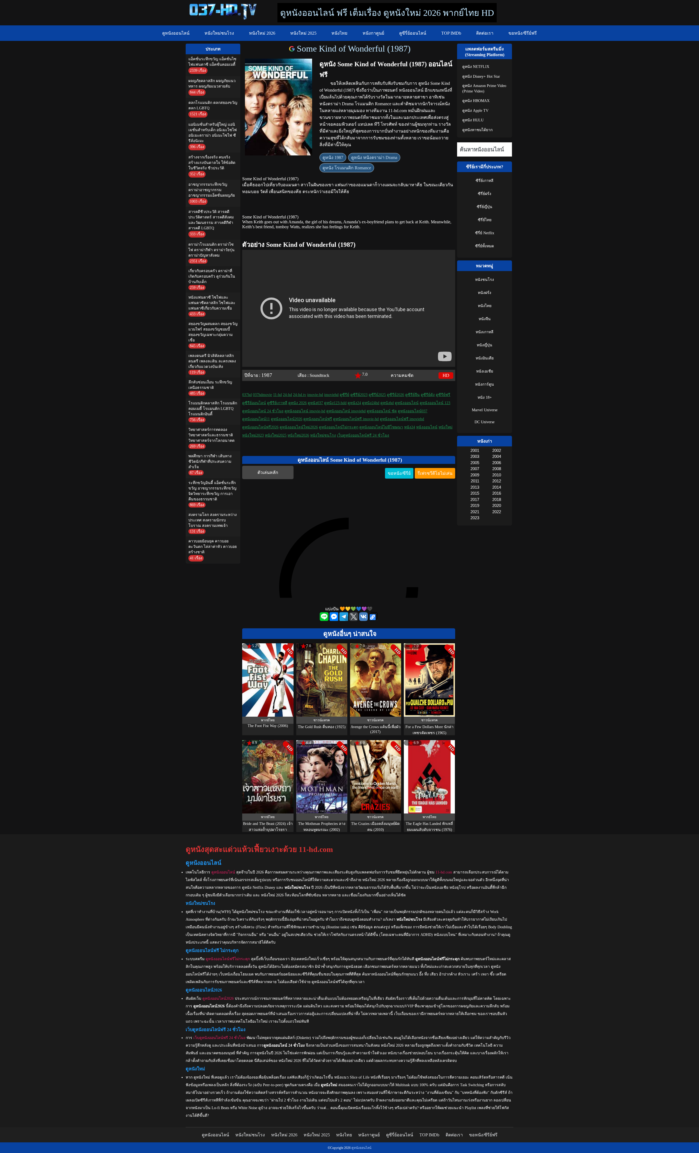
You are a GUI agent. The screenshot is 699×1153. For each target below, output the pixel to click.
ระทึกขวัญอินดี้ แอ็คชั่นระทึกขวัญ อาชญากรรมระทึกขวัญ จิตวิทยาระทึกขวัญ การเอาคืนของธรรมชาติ (212, 491)
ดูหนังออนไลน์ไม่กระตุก (338, 427)
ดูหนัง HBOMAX (476, 101)
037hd (247, 395)
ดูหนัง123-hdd (335, 403)
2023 (474, 517)
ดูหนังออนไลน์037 (412, 411)
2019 (474, 505)
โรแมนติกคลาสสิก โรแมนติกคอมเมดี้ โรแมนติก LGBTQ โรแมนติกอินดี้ (212, 408)
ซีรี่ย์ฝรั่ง (484, 194)
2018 (496, 499)
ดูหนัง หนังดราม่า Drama (374, 157)
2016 (496, 493)
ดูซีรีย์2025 (377, 395)
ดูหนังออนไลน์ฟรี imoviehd (402, 419)
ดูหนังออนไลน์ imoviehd (346, 411)
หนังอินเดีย (485, 358)
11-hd (277, 395)
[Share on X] (354, 619)
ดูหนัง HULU (473, 120)
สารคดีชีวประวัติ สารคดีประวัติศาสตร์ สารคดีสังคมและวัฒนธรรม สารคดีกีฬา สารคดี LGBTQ (211, 220)
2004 (496, 456)
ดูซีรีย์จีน (412, 395)
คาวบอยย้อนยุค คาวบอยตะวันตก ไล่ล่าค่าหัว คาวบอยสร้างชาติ (212, 546)
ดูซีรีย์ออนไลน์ (254, 403)
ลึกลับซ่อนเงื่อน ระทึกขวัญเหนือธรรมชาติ (210, 385)
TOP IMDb (451, 33)
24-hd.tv (299, 395)
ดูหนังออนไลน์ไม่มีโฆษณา (381, 427)
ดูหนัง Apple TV (475, 111)
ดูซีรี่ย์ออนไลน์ (412, 33)
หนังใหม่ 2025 (303, 33)
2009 (474, 475)
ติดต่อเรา (484, 33)
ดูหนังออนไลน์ (175, 33)
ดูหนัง (423, 83)
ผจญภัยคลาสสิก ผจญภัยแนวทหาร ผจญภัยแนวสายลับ (212, 83)
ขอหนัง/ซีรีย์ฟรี (522, 33)
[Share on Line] (325, 619)
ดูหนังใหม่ (202, 1077)
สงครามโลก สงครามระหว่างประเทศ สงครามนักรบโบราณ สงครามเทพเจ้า (212, 520)
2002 (496, 450)
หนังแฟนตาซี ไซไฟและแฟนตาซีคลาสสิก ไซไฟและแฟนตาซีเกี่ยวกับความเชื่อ (211, 302)
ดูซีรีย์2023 (359, 395)
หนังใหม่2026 (298, 435)
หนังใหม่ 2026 (262, 33)
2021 (474, 511)
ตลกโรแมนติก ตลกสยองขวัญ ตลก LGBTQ (212, 105)
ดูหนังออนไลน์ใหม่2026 (299, 427)
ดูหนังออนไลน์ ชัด (382, 411)
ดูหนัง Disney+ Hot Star (481, 76)
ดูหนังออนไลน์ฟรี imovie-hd (356, 419)
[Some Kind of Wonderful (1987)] (293, 48)
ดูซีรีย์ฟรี (443, 395)
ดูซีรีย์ (344, 395)
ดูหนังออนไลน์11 (256, 419)
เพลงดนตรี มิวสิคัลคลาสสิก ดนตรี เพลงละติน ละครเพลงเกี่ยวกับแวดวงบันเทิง (212, 361)
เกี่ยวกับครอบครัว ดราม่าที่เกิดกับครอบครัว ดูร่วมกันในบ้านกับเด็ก (211, 276)
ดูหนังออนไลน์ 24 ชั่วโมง (262, 411)
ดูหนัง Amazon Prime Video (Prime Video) (484, 88)
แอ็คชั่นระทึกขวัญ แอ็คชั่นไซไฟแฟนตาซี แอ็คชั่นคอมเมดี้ (212, 62)
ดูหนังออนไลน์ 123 (435, 403)
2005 (474, 462)
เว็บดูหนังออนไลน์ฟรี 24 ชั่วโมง (363, 435)
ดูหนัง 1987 (332, 157)
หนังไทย (339, 33)
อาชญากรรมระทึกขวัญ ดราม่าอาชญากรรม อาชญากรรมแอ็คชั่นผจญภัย (211, 189)
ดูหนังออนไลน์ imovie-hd (305, 411)
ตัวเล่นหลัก (267, 472)
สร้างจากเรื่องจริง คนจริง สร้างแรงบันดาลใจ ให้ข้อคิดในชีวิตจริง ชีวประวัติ (211, 162)
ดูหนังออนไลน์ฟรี (317, 419)
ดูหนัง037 (315, 403)
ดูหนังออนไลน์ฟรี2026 (260, 427)
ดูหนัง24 (354, 403)
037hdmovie (262, 395)
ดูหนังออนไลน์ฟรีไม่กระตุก (228, 959)
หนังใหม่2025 (275, 435)
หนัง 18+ (485, 397)
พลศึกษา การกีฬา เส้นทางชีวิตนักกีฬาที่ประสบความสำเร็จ (210, 461)
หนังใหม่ (445, 427)
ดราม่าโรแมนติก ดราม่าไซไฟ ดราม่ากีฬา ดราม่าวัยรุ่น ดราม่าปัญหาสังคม (211, 249)
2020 (496, 505)
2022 (496, 511)
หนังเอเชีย (484, 371)
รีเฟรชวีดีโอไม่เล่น (434, 473)
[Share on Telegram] (344, 619)
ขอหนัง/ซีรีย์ (399, 473)
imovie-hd (315, 395)
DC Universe (484, 422)
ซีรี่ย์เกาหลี (484, 181)
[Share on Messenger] (334, 619)
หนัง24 (409, 427)
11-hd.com (444, 872)
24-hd (287, 395)
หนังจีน (485, 319)
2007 (474, 468)
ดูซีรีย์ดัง (428, 395)
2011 (475, 481)
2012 (496, 481)
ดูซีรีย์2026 (395, 395)
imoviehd (331, 395)
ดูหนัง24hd (370, 403)
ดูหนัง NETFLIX (475, 67)
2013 (474, 487)
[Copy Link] (373, 617)
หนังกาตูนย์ (373, 33)
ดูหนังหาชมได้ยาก (477, 130)
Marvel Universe (484, 410)
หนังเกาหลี (484, 332)
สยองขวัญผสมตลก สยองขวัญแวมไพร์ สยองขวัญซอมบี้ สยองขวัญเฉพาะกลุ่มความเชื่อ (213, 332)
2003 (474, 456)
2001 (474, 450)
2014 (496, 487)
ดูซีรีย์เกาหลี (277, 403)
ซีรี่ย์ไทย (484, 220)
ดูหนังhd (387, 403)
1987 (266, 375)
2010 (496, 475)
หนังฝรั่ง (484, 293)
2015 (474, 493)
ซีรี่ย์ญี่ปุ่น (484, 207)
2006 (496, 462)
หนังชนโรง (484, 280)
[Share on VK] (364, 619)
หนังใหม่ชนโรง (219, 33)
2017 (474, 499)
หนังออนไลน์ (426, 427)
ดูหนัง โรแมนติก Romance (346, 168)
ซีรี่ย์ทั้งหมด (484, 246)
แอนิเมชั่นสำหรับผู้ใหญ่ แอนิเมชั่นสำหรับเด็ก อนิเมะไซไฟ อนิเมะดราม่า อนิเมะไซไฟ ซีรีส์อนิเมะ (212, 132)
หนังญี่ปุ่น (484, 345)
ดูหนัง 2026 (297, 403)
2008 (496, 468)
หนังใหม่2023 (253, 435)
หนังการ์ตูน (484, 384)
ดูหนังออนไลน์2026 (286, 419)
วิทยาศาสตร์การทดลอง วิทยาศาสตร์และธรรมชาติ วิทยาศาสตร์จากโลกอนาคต (211, 435)
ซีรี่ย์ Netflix (484, 233)
